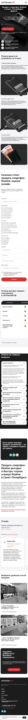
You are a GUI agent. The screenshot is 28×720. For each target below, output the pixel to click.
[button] (14, 669)
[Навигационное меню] (26, 2)
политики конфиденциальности (8, 33)
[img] (17, 455)
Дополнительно (4, 265)
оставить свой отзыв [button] (12, 534)
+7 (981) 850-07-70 (8, 706)
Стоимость (3, 246)
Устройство (3, 198)
